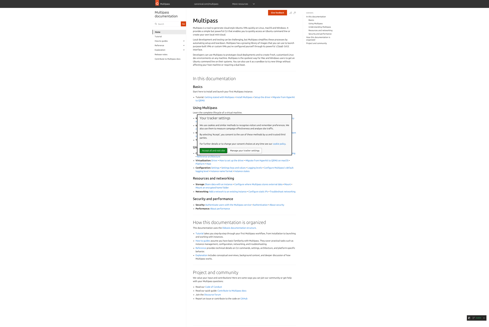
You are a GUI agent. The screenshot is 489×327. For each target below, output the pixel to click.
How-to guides (161, 41)
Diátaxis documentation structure (239, 228)
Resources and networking (320, 30)
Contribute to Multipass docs (167, 59)
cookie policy (279, 144)
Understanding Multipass (320, 27)
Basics (311, 20)
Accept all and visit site (213, 150)
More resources (240, 4)
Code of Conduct (213, 287)
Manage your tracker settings (245, 150)
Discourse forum (212, 294)
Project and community (316, 43)
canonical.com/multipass (206, 4)
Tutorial (158, 36)
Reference (159, 45)
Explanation (160, 50)
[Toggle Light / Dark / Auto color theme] (294, 13)
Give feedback (277, 13)
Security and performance (320, 34)
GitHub (243, 298)
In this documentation (316, 17)
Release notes (161, 54)
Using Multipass (316, 23)
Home (157, 32)
